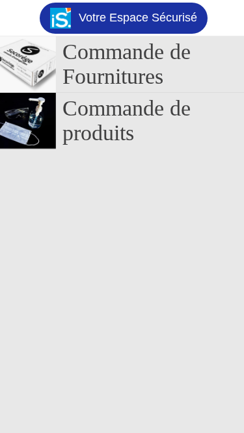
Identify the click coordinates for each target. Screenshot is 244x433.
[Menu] (18, 18)
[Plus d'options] (225, 18)
